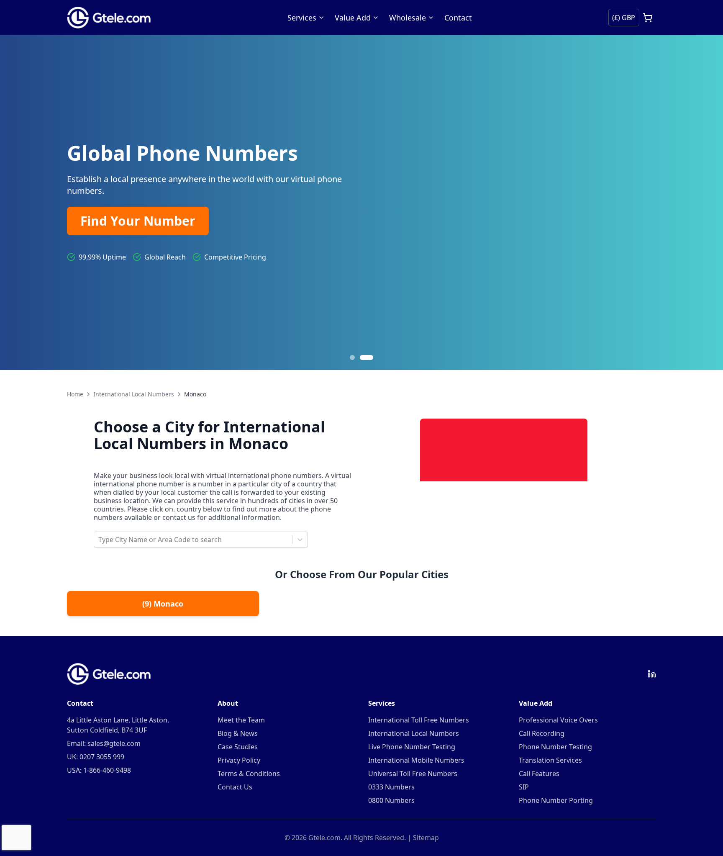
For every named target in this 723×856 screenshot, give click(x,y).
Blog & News (238, 733)
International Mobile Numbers (416, 760)
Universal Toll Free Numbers (412, 773)
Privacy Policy (239, 760)
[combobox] (99, 540)
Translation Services (550, 760)
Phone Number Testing (555, 746)
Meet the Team (241, 720)
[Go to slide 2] (366, 357)
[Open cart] (647, 17)
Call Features (539, 773)
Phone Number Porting (556, 800)
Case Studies (238, 746)
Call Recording (541, 733)
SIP (524, 787)
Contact (458, 18)
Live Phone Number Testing (411, 746)
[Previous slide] (17, 203)
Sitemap (426, 837)
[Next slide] (706, 203)
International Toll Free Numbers (418, 720)
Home (75, 394)
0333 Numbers (391, 787)
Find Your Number (137, 220)
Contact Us (235, 787)
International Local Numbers (133, 394)
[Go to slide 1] (352, 357)
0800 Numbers (391, 800)
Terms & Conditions (249, 773)
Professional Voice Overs (558, 720)
